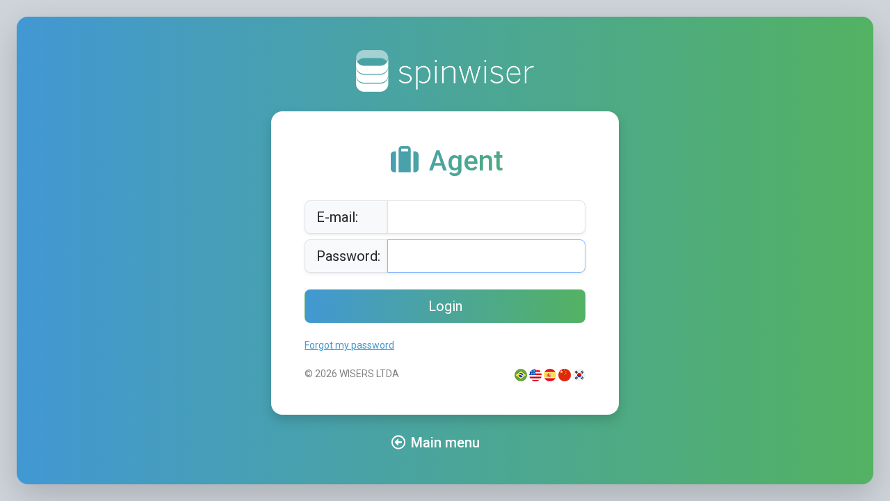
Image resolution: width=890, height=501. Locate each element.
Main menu (445, 442)
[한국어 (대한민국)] (579, 373)
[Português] (521, 373)
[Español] (550, 373)
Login (445, 306)
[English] (535, 373)
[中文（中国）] (564, 373)
